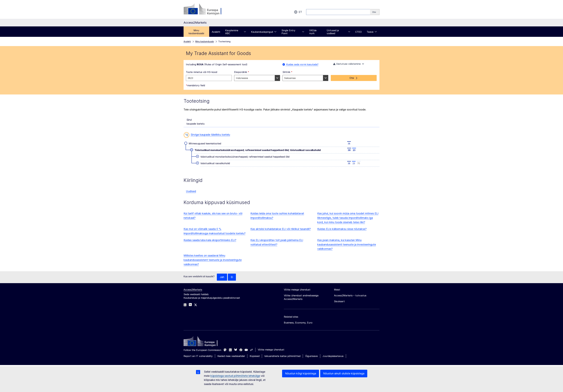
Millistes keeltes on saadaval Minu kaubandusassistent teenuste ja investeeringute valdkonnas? (213, 260)
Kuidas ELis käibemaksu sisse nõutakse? (342, 228)
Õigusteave (311, 356)
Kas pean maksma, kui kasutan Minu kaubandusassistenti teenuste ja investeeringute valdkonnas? (346, 244)
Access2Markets (193, 289)
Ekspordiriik (241, 72)
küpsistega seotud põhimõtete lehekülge (235, 375)
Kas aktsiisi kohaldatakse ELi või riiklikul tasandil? (280, 228)
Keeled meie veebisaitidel (231, 356)
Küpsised (255, 356)
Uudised (191, 191)
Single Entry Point (288, 32)
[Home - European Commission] (205, 342)
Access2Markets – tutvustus (350, 295)
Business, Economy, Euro (298, 322)
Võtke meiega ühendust (271, 349)
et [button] (300, 11)
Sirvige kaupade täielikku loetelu (210, 134)
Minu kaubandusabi (196, 32)
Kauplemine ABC (231, 32)
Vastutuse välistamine (348, 63)
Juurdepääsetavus (333, 356)
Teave (370, 31)
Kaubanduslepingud (262, 31)
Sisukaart (339, 301)
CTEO (358, 31)
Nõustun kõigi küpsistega (300, 373)
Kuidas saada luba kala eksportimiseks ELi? (210, 240)
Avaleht (216, 31)
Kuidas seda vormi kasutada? (301, 64)
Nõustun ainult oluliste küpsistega (343, 373)
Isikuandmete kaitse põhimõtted (282, 356)
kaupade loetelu (195, 121)
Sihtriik (287, 72)
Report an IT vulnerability (198, 356)
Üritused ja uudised (333, 32)
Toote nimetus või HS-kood (201, 72)
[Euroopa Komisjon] (207, 9)
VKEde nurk (313, 32)
